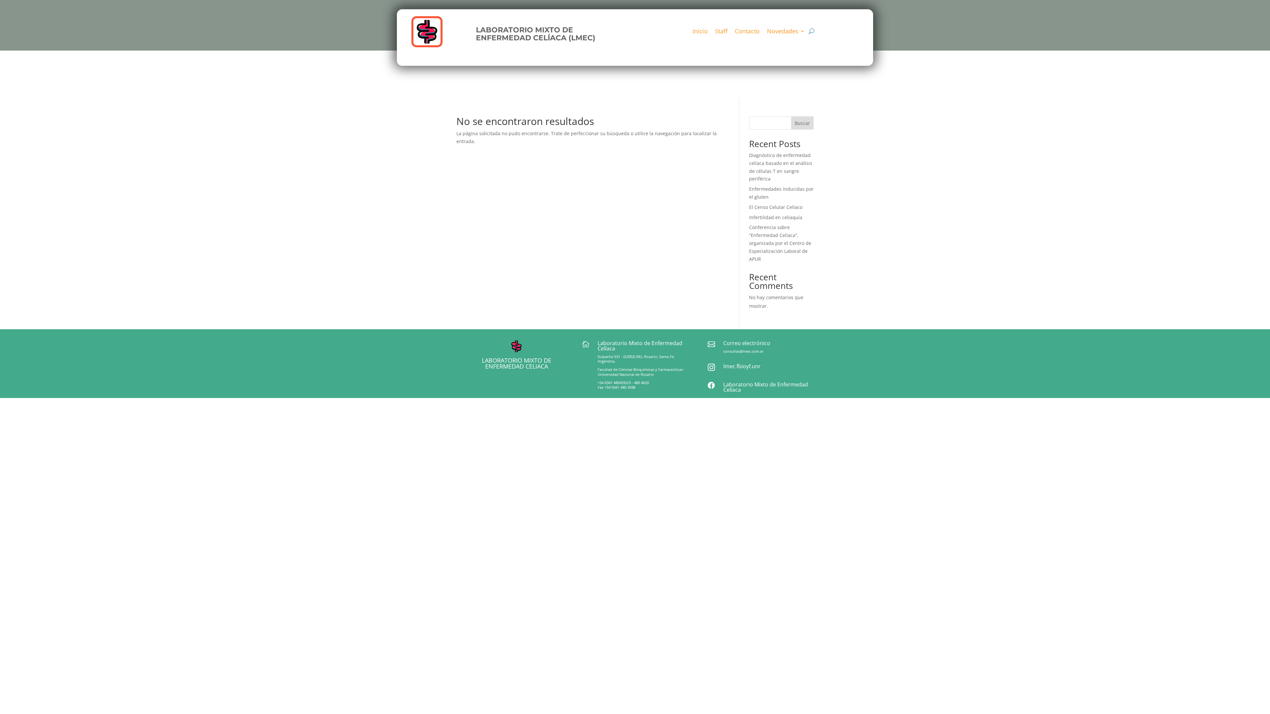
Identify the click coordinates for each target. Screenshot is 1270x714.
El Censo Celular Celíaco (775, 207)
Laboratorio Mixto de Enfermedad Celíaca (765, 387)
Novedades (782, 32)
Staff (721, 32)
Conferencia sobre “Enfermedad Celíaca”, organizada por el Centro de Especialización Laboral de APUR (780, 243)
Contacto (747, 32)
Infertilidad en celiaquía (775, 217)
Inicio (700, 32)
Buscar (802, 123)
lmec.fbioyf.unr (742, 366)
